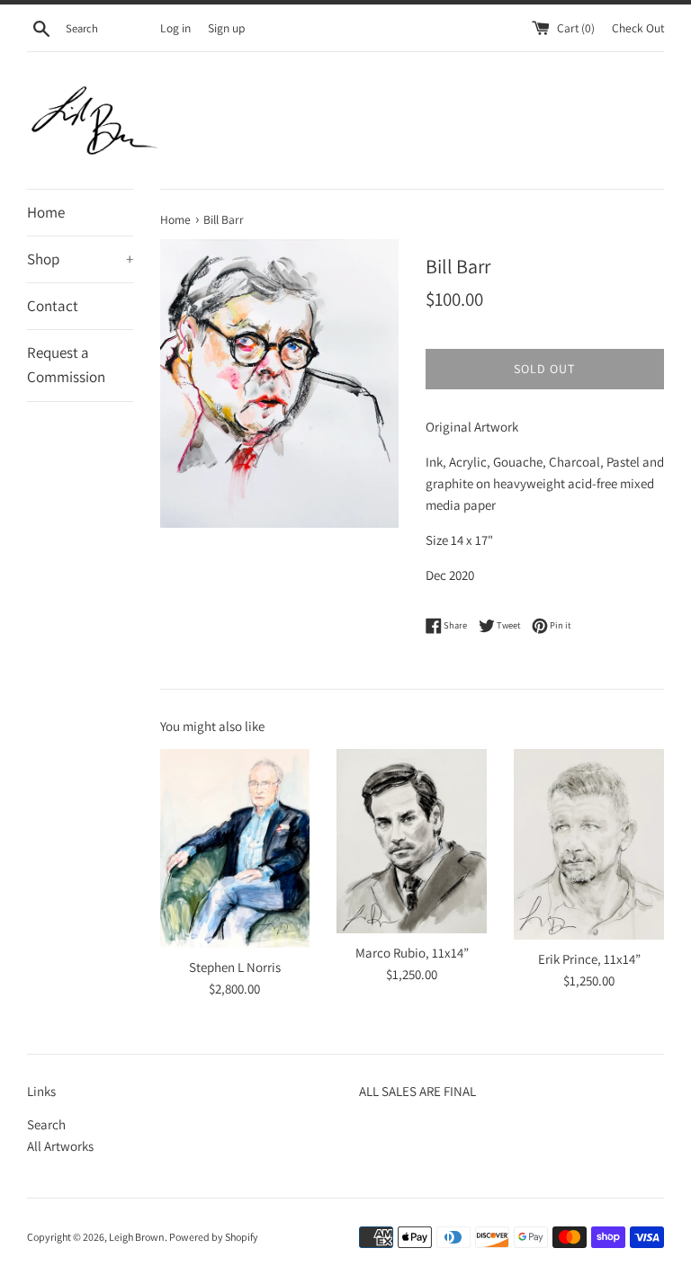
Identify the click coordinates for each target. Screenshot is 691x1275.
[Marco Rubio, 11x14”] (412, 841)
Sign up (226, 28)
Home (46, 212)
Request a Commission (66, 365)
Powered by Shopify (213, 1237)
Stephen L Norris (235, 967)
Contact (52, 306)
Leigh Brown (137, 1237)
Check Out (638, 28)
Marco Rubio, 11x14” (412, 952)
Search (46, 1124)
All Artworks (60, 1146)
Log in (175, 28)
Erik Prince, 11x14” (589, 958)
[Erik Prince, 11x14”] (589, 844)
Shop (80, 259)
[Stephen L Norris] (235, 848)
